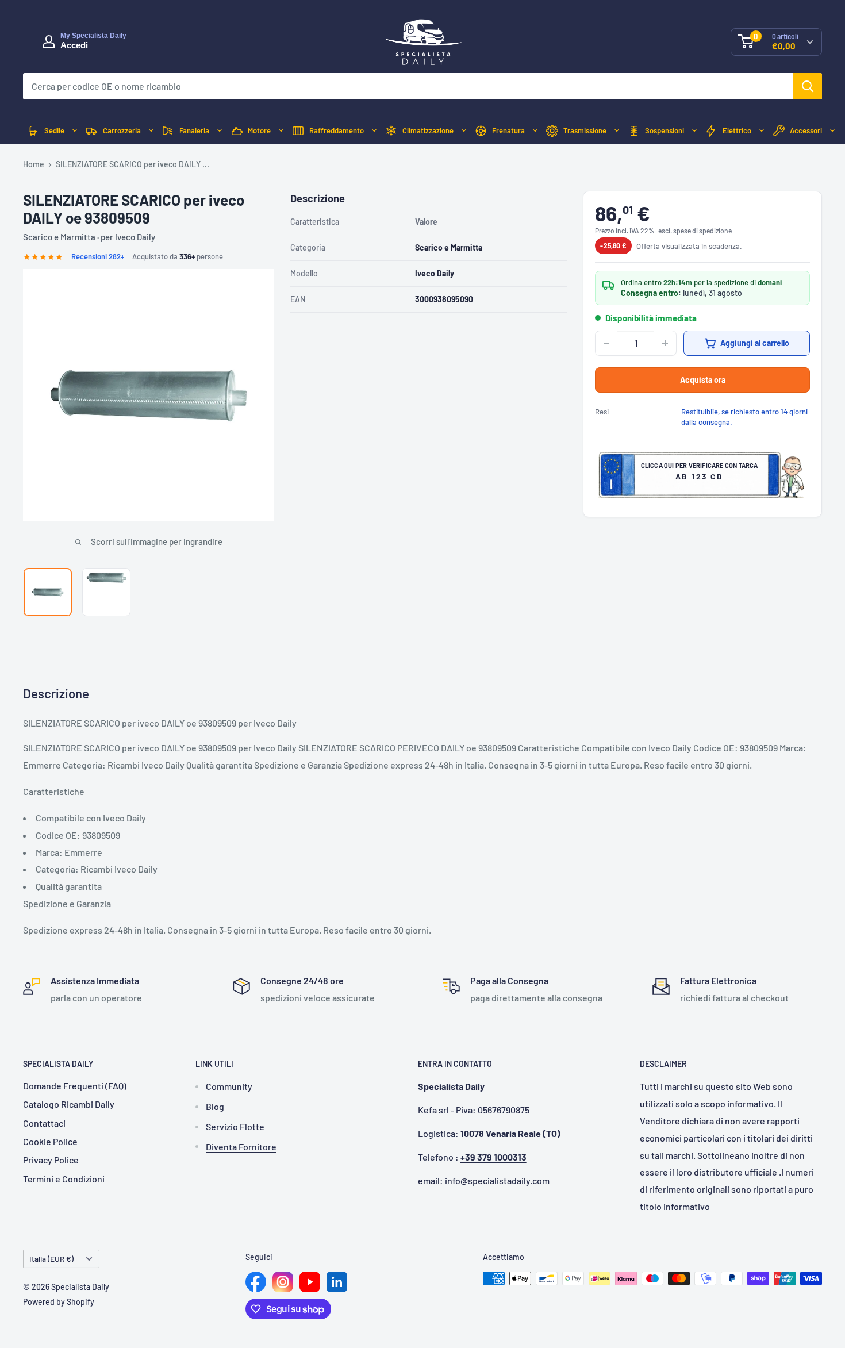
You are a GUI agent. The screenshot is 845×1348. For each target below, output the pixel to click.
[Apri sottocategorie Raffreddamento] (374, 131)
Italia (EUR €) (51, 1258)
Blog (215, 1106)
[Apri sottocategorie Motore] (281, 131)
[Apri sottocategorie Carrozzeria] (151, 131)
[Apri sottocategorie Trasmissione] (617, 131)
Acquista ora (702, 380)
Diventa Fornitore (241, 1146)
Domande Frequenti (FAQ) (74, 1085)
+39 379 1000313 (493, 1156)
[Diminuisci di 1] (606, 343)
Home (33, 164)
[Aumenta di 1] (665, 343)
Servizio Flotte (235, 1126)
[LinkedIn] (337, 1282)
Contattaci (44, 1122)
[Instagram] (282, 1282)
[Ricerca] (807, 86)
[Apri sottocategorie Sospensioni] (694, 131)
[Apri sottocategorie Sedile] (75, 131)
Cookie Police (50, 1141)
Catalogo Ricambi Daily (68, 1104)
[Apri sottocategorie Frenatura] (535, 131)
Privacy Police (51, 1159)
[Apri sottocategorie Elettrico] (762, 131)
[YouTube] (309, 1282)
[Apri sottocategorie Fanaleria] (219, 131)
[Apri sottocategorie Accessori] (832, 131)
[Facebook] (255, 1282)
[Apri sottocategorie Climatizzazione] (464, 131)
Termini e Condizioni (64, 1178)
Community (229, 1086)
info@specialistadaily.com (497, 1180)
